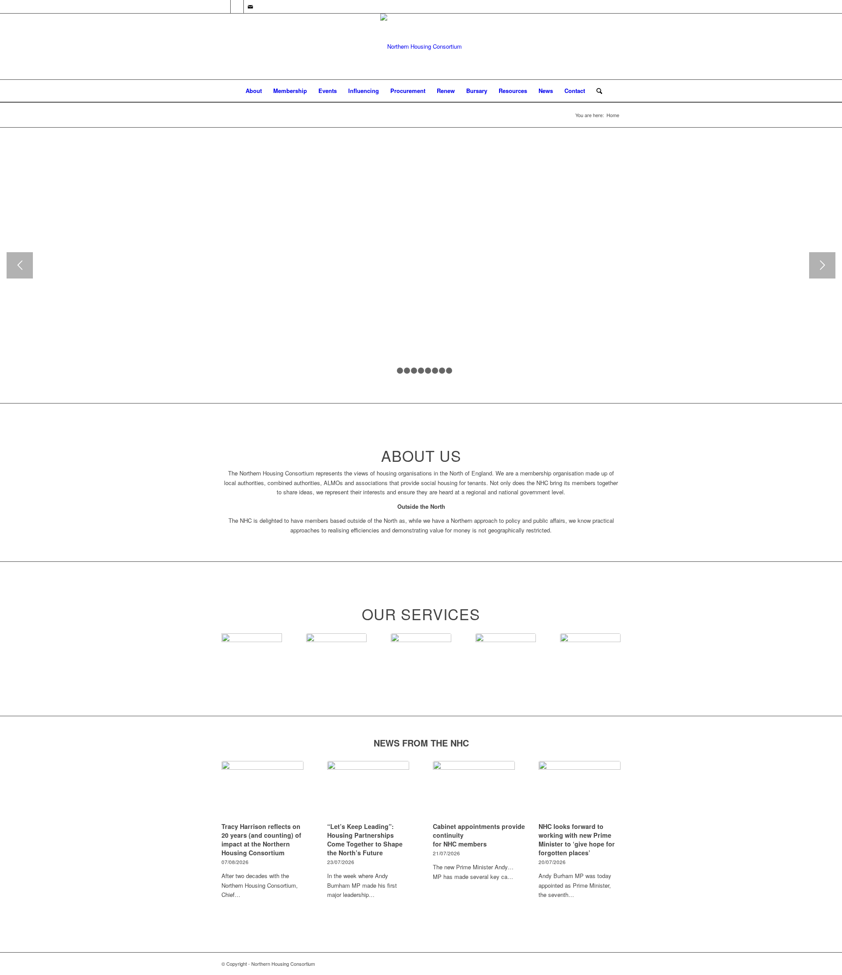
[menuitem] (254, 91)
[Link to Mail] (250, 6)
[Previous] (20, 265)
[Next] (822, 265)
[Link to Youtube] (237, 6)
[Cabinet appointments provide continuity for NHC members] (474, 790)
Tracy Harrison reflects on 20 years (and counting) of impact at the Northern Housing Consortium (261, 839)
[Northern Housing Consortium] (421, 46)
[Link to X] (224, 6)
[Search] (596, 91)
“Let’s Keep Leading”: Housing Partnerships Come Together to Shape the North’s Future (365, 839)
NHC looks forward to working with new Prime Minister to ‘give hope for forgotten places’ (577, 839)
